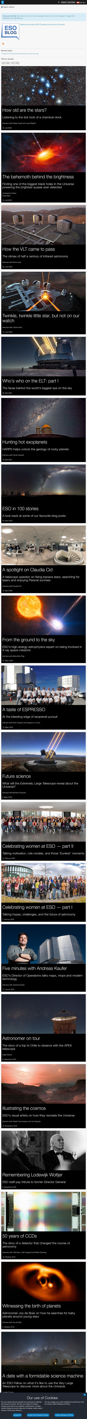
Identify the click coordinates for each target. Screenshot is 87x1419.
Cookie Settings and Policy (64, 1415)
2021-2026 (5, 63)
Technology (34, 54)
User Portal (71, 2)
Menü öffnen (8, 7)
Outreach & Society (9, 54)
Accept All (17, 1415)
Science (63, 2)
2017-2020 (15, 63)
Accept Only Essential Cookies (38, 1415)
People (19, 54)
